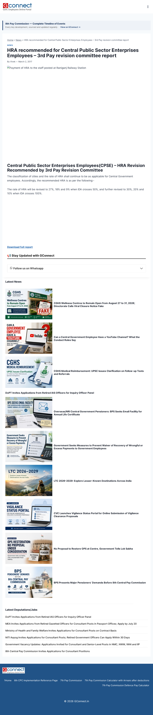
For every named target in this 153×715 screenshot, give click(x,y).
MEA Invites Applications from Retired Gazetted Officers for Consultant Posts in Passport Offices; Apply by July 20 (71, 623)
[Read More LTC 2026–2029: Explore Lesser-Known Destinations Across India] (28, 480)
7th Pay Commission (71, 680)
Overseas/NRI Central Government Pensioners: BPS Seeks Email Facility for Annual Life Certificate (98, 413)
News (19, 40)
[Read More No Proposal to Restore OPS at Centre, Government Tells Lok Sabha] (28, 548)
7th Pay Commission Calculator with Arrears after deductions (117, 680)
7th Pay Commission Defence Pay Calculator (125, 685)
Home (10, 40)
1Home (8, 680)
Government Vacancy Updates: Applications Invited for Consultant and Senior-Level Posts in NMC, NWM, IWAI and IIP (72, 644)
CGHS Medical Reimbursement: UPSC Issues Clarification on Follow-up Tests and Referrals (99, 372)
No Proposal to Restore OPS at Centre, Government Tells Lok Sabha (93, 548)
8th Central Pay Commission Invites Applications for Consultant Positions (47, 651)
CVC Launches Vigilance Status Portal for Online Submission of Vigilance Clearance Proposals (96, 515)
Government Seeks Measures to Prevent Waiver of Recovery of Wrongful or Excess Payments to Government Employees (98, 447)
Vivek (12, 61)
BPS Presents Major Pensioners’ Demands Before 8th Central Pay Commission (100, 582)
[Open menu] (148, 6)
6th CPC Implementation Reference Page (36, 680)
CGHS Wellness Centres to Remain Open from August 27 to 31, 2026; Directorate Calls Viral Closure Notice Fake (94, 305)
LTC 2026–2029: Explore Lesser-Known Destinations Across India (92, 480)
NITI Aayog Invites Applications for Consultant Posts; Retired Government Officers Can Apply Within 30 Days (67, 637)
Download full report (20, 247)
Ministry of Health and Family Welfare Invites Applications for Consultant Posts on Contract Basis (61, 630)
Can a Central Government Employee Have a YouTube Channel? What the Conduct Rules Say (97, 339)
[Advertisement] (76, 221)
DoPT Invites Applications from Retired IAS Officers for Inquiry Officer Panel (49, 392)
